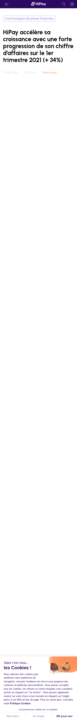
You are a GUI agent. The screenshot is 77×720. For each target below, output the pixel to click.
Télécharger (49, 72)
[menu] (6, 4)
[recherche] (64, 4)
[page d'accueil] (38, 4)
